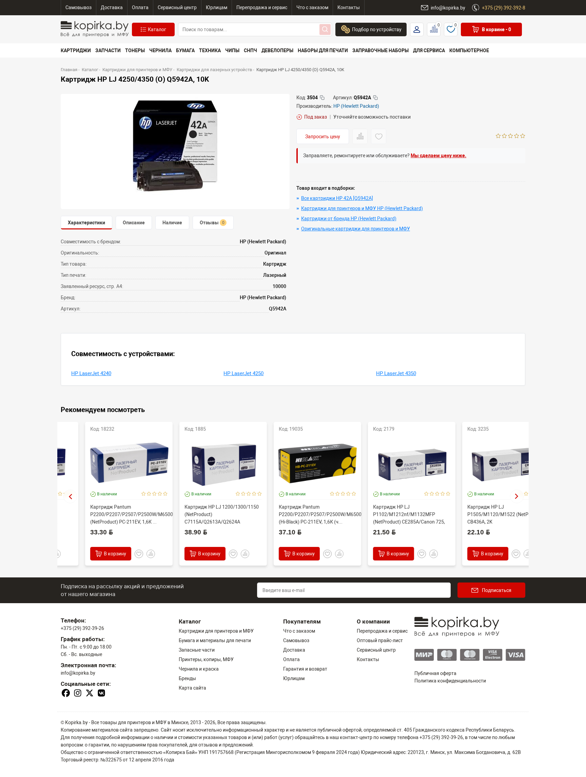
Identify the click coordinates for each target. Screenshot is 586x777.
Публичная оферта (435, 673)
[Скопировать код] (322, 97)
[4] (516, 136)
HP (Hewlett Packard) (356, 106)
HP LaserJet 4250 (243, 373)
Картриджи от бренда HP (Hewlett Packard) (348, 218)
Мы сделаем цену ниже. (438, 155)
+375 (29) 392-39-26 (82, 628)
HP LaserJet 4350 (396, 373)
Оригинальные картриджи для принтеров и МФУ (355, 228)
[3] (510, 136)
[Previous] (70, 496)
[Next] (517, 496)
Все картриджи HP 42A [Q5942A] (337, 198)
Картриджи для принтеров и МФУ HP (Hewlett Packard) (362, 208)
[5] (522, 136)
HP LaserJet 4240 (91, 373)
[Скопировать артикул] (375, 97)
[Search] (325, 29)
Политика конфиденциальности (450, 680)
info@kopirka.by (78, 673)
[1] (498, 136)
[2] (504, 136)
